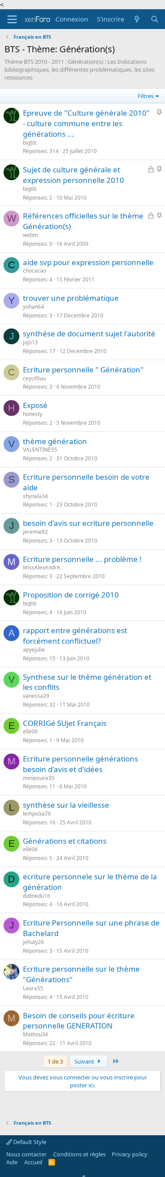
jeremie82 (35, 532)
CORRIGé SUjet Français (64, 723)
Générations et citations (64, 841)
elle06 (30, 731)
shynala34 (35, 496)
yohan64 (33, 306)
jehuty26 (33, 942)
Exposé (35, 405)
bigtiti (30, 142)
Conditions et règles (79, 1154)
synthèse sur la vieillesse (66, 805)
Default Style (29, 1142)
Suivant (84, 1061)
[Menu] (12, 19)
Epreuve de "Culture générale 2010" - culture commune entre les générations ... (86, 123)
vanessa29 (36, 696)
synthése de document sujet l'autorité (89, 333)
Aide (12, 1162)
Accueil (33, 1162)
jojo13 (30, 342)
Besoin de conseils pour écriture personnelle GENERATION (79, 1020)
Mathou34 (35, 1034)
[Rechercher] (154, 19)
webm (30, 235)
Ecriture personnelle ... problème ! (82, 559)
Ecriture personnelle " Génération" (83, 369)
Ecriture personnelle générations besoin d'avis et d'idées (80, 764)
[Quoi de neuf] (137, 19)
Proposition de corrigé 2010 (71, 595)
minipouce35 (39, 778)
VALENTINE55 (40, 449)
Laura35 (33, 988)
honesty (32, 414)
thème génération (55, 441)
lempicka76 (37, 813)
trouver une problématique (71, 298)
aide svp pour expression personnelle (88, 262)
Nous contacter (26, 1154)
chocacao (34, 270)
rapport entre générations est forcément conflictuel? (75, 635)
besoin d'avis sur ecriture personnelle (88, 523)
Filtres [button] (146, 96)
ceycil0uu (34, 378)
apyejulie (34, 649)
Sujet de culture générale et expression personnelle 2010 (73, 174)
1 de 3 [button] (55, 1061)
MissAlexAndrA (41, 567)
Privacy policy (129, 1154)
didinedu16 (36, 896)
